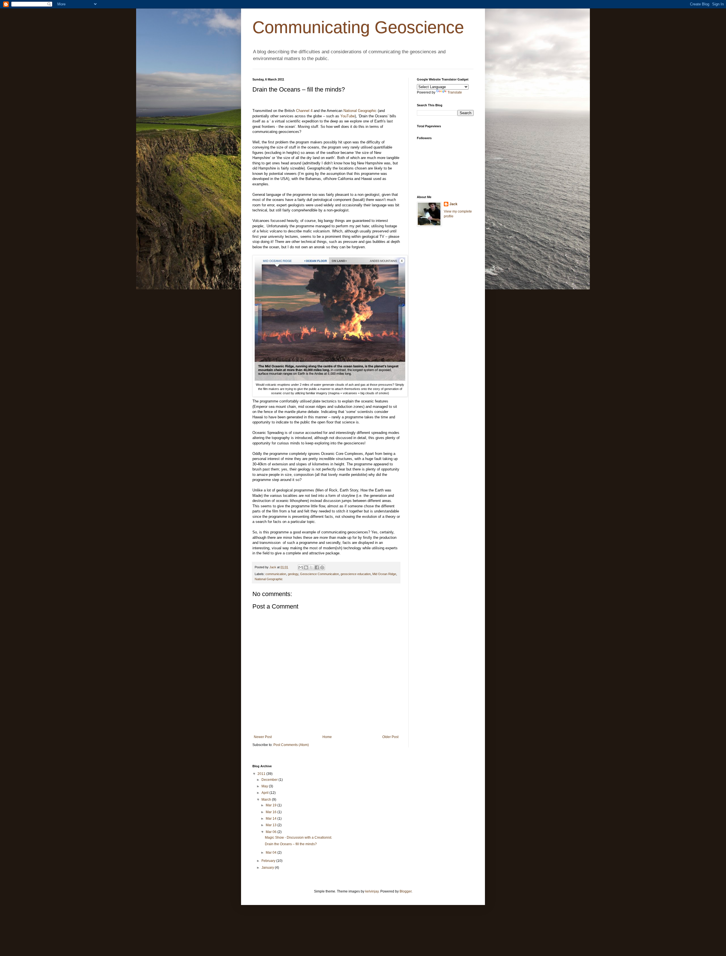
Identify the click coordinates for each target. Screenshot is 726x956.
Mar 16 (271, 812)
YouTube (347, 116)
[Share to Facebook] (317, 567)
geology (293, 574)
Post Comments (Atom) (291, 745)
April (265, 793)
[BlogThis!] (306, 567)
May (265, 786)
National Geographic (360, 111)
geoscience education (356, 574)
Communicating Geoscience (358, 27)
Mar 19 (271, 805)
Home (327, 737)
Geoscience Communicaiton (319, 574)
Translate (455, 92)
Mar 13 (271, 825)
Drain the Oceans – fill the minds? (291, 844)
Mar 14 (271, 819)
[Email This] (300, 567)
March (266, 800)
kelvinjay (372, 891)
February (268, 861)
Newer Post (263, 737)
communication (275, 574)
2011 (262, 774)
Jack (453, 204)
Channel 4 (304, 111)
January (268, 868)
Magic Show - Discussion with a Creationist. (298, 838)
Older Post (390, 737)
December (269, 780)
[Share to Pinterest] (322, 567)
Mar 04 (271, 853)
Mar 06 (271, 832)
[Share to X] (311, 567)
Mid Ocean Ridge (384, 574)
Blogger (405, 891)
